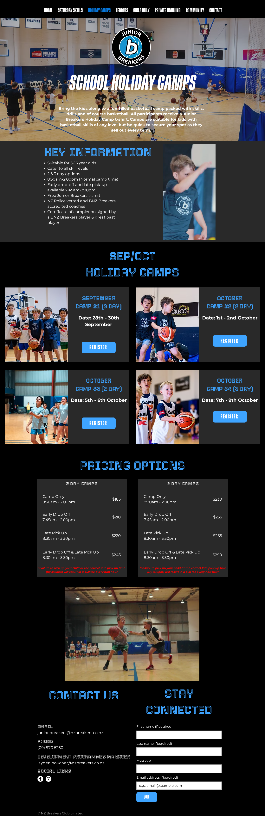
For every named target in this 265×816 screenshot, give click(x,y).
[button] (211, 235)
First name (154, 726)
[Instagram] (48, 779)
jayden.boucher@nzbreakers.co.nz (70, 763)
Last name (154, 743)
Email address (157, 777)
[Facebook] (40, 779)
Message (143, 760)
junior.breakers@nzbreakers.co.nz (70, 732)
